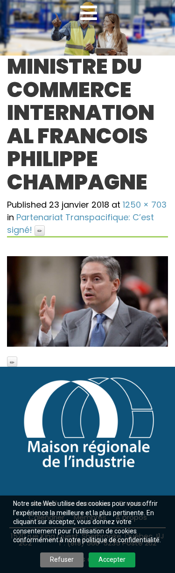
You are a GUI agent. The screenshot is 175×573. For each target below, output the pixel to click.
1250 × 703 (145, 204)
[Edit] (40, 230)
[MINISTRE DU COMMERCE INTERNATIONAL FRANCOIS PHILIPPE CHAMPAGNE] (87, 301)
